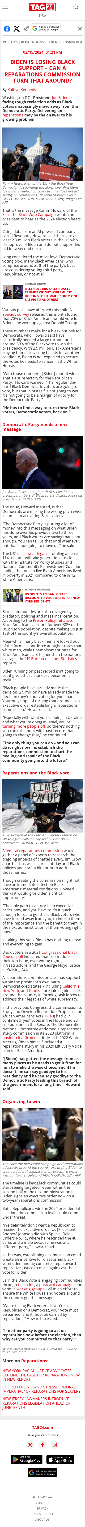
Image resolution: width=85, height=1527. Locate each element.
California (71, 986)
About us (42, 1519)
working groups (30, 1289)
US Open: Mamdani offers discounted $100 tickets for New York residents (52, 597)
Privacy (42, 1508)
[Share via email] (26, 28)
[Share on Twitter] (16, 28)
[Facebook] (42, 1445)
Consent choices (42, 1514)
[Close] (80, 28)
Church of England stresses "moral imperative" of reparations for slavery (41, 1389)
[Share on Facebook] (7, 28)
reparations (12, 115)
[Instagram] (55, 1445)
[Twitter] (30, 1445)
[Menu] (5, 7)
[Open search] (76, 7)
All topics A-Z (42, 1497)
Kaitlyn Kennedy (22, 89)
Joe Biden (60, 97)
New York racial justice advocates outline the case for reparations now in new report (41, 1375)
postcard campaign (56, 1284)
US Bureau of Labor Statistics (50, 658)
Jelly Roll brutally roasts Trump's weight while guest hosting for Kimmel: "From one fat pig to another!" (51, 294)
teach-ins (26, 1284)
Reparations (32, 42)
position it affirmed (19, 1037)
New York (10, 990)
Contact (42, 1503)
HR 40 (48, 1016)
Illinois (34, 990)
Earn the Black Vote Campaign (29, 214)
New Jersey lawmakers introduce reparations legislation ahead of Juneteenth (36, 1403)
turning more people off (23, 726)
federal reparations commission (34, 850)
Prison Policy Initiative (52, 620)
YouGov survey (15, 314)
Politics (10, 42)
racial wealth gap (31, 553)
